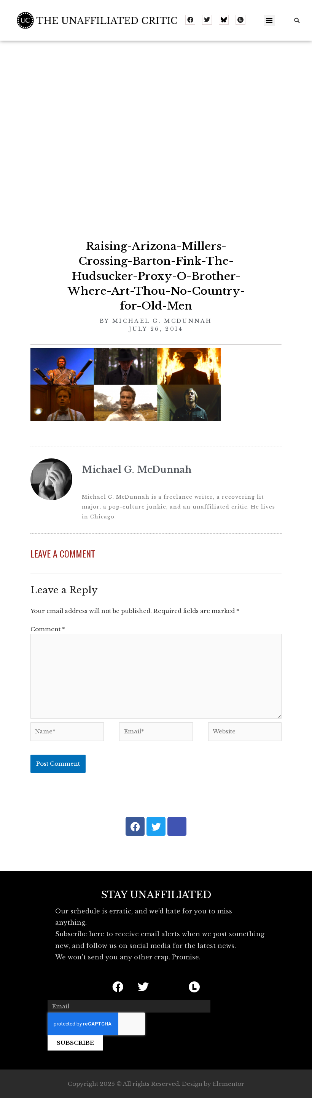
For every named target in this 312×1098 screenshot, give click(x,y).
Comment (47, 629)
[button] (269, 20)
